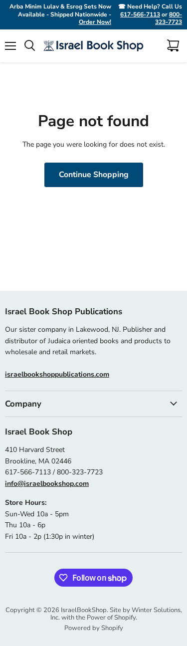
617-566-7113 (140, 14)
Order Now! (95, 22)
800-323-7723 (168, 18)
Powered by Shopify (93, 628)
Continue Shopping (94, 174)
